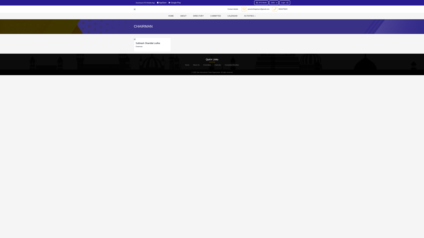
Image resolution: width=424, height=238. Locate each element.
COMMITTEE (215, 16)
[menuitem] (171, 16)
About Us (196, 65)
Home (187, 65)
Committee (207, 65)
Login (283, 3)
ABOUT (183, 16)
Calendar (218, 65)
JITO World (263, 3)
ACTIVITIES (249, 16)
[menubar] (212, 16)
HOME (171, 16)
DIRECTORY (198, 16)
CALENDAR (233, 16)
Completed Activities (232, 65)
